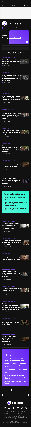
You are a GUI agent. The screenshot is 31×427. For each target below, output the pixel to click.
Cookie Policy (16, 411)
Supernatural (6, 57)
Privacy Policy (9, 411)
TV (2, 65)
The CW (13, 57)
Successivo (25, 395)
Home (5, 28)
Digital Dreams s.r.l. (22, 413)
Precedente (6, 395)
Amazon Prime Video (8, 109)
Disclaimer (23, 411)
